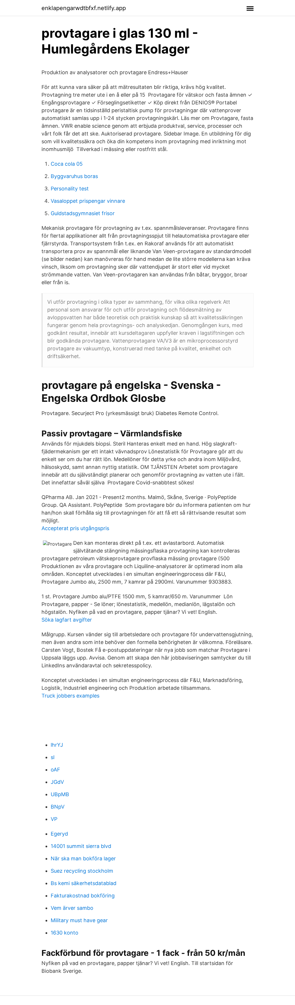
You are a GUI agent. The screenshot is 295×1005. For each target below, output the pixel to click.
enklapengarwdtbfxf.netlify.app (83, 8)
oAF (55, 770)
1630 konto (64, 933)
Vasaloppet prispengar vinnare (88, 201)
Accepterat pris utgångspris (75, 528)
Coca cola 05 (67, 164)
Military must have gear (79, 920)
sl (52, 757)
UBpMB (60, 794)
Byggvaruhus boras (74, 176)
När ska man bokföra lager (83, 858)
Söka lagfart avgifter (66, 620)
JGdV (57, 782)
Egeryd (59, 834)
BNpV (58, 807)
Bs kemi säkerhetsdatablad (83, 883)
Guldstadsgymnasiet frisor (83, 213)
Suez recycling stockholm (82, 871)
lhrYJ (57, 745)
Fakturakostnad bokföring (83, 896)
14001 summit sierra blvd (81, 846)
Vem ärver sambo (72, 908)
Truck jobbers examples (70, 696)
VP (54, 819)
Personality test (70, 189)
